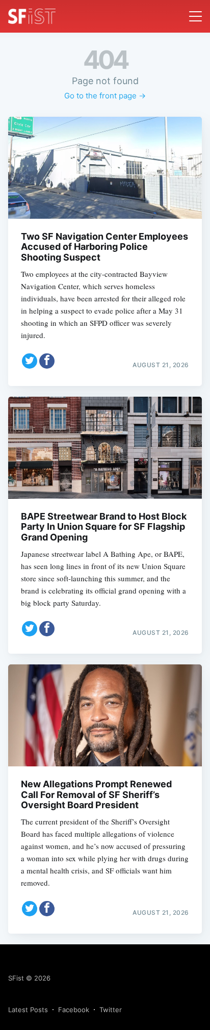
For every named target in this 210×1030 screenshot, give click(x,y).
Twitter (110, 1010)
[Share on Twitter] (29, 361)
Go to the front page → (105, 95)
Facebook (73, 1010)
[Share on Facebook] (47, 361)
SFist (16, 978)
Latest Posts (28, 1010)
